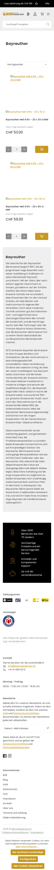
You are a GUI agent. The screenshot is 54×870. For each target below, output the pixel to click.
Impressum (9, 798)
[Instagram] (10, 756)
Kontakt (7, 803)
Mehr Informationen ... (27, 846)
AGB (5, 713)
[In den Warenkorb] (41, 149)
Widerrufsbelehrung (14, 817)
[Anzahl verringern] (9, 149)
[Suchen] (47, 24)
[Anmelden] (35, 14)
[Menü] (48, 14)
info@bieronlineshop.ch (22, 666)
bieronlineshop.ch (21, 829)
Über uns (8, 808)
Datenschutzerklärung (15, 832)
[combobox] (23, 24)
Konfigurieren (28, 859)
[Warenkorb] (41, 14)
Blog (5, 779)
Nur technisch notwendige (28, 852)
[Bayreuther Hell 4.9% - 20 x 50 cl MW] (27, 179)
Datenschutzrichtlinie (15, 744)
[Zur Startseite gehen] (13, 13)
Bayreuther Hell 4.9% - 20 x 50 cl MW (24, 208)
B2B (5, 775)
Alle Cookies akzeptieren (27, 866)
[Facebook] (4, 756)
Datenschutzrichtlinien (26, 713)
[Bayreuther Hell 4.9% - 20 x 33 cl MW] (27, 92)
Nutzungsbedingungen (16, 747)
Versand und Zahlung (15, 812)
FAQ (5, 794)
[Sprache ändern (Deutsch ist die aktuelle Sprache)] (28, 14)
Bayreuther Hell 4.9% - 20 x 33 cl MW (27, 119)
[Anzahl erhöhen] (24, 149)
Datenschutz (10, 789)
